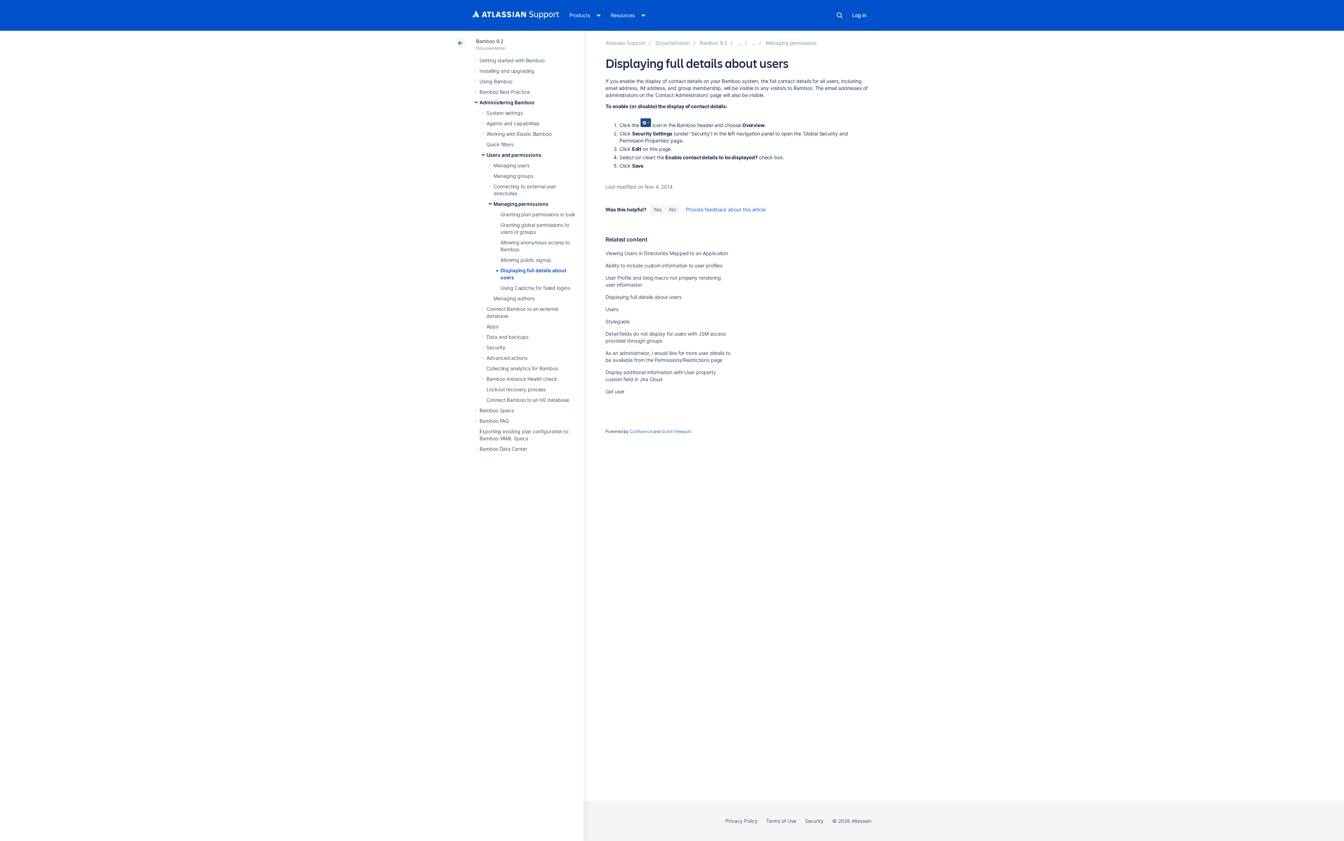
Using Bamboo (495, 81)
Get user (615, 391)
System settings (504, 113)
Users (612, 309)
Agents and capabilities (512, 123)
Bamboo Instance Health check (521, 379)
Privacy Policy (741, 821)
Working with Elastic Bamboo (519, 134)
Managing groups (513, 176)
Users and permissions (513, 155)
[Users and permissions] (754, 43)
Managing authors (513, 298)
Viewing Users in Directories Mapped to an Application (667, 253)
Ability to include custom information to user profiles (664, 265)
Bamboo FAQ (494, 421)
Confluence (641, 431)
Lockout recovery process (516, 389)
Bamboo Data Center (503, 449)
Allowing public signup (525, 260)
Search (839, 15)
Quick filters (499, 144)
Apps (492, 326)
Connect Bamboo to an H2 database (527, 400)
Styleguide (618, 321)
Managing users (511, 165)
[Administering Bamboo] (739, 43)
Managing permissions (520, 204)
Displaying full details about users (643, 297)
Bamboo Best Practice (504, 92)
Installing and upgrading (506, 71)
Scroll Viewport (676, 431)
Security (495, 347)
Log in (859, 15)
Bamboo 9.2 (489, 41)
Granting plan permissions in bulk (537, 214)
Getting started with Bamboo (512, 60)
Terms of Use (781, 821)
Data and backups (507, 337)
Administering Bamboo (506, 102)
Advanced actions (506, 358)
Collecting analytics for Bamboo (522, 368)
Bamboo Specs (496, 410)
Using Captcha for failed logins (535, 288)
